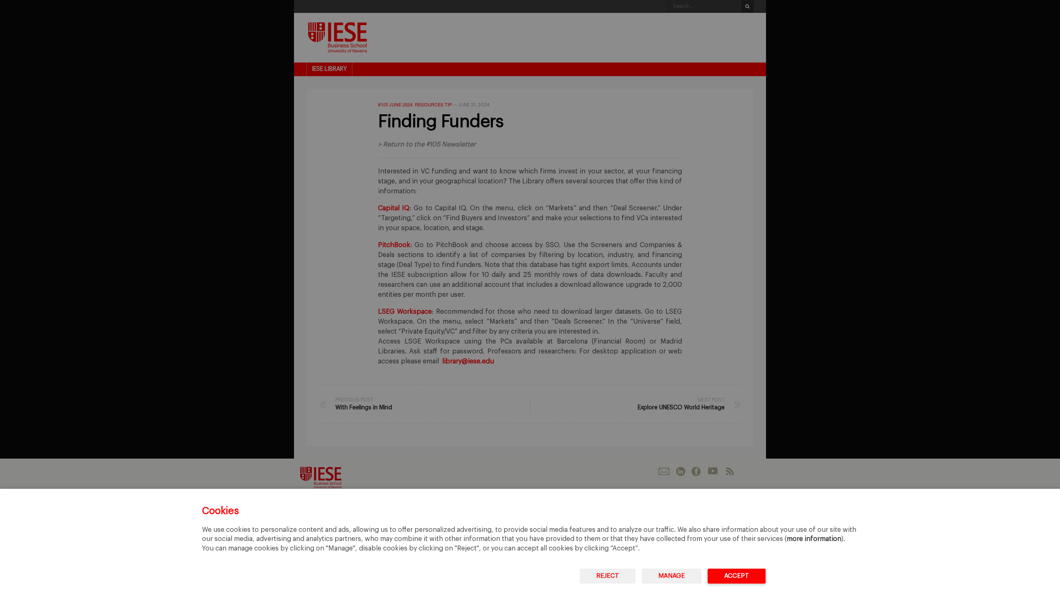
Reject (607, 576)
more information (814, 539)
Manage (671, 576)
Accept (736, 576)
